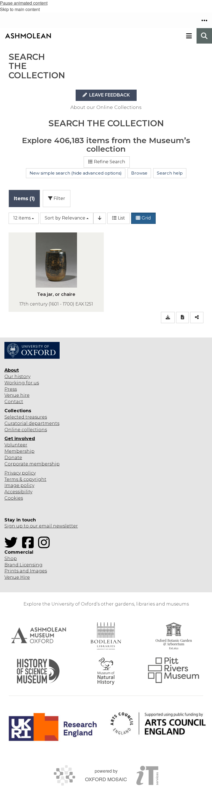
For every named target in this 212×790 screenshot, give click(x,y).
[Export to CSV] (168, 317)
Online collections (25, 429)
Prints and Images (25, 571)
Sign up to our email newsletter (41, 526)
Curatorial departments (31, 423)
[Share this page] (196, 317)
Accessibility (18, 491)
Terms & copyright (25, 479)
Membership (19, 451)
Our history (17, 376)
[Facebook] (29, 545)
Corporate (16, 464)
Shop (10, 558)
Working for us (21, 382)
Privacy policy (20, 473)
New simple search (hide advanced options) (76, 173)
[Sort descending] (99, 218)
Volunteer (15, 445)
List (121, 218)
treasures (35, 417)
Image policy (19, 485)
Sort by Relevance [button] (65, 218)
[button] (204, 20)
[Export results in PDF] (182, 317)
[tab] (24, 198)
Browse (139, 173)
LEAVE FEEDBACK (109, 95)
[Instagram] (45, 545)
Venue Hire (17, 577)
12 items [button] (22, 218)
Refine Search (109, 161)
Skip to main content (20, 9)
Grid (146, 218)
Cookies (13, 498)
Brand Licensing (23, 564)
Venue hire (17, 395)
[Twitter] (12, 545)
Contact (13, 401)
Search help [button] (170, 173)
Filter (58, 198)
